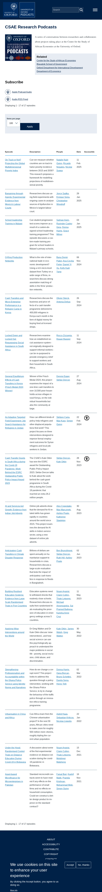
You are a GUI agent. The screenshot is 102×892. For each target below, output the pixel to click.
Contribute (51, 849)
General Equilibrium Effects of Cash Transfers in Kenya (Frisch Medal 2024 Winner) (14, 383)
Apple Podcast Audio (22, 92)
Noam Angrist (62, 591)
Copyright (51, 854)
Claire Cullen (62, 595)
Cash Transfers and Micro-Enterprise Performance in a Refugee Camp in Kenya (14, 305)
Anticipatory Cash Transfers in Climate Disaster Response (14, 554)
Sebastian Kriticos (65, 717)
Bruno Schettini (63, 677)
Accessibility (51, 844)
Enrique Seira (62, 197)
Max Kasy (61, 421)
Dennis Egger (62, 376)
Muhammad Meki (64, 785)
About (51, 839)
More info (13, 890)
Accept (70, 865)
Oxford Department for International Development (60, 68)
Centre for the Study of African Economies (56, 60)
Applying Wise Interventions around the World (14, 632)
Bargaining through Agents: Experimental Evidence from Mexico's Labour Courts (15, 200)
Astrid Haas (61, 714)
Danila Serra (62, 680)
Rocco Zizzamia (64, 335)
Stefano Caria (62, 417)
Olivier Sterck (62, 298)
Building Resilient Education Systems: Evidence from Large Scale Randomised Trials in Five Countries (16, 598)
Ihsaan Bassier (63, 339)
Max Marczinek (63, 510)
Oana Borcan (62, 673)
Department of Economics (49, 71)
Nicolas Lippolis (64, 721)
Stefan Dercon (63, 380)
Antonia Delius (63, 302)
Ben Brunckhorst (64, 550)
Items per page (13, 118)
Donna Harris (62, 669)
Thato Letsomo (63, 598)
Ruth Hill (60, 558)
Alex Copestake (63, 506)
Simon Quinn (62, 788)
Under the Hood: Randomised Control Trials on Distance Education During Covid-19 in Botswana (15, 755)
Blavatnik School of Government (52, 64)
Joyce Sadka (62, 193)
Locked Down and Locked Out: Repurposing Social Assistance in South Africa (14, 342)
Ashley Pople (62, 513)
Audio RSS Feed (20, 99)
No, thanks (83, 865)
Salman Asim (62, 220)
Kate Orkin (61, 462)
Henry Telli (61, 684)
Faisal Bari (61, 774)
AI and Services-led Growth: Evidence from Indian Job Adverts (15, 509)
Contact (51, 859)
